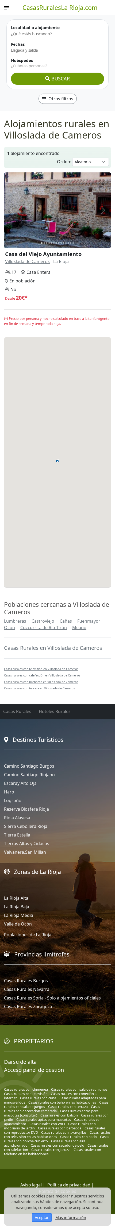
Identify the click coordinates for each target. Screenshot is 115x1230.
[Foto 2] (44, 243)
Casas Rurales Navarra (26, 989)
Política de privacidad (68, 1185)
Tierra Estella (17, 835)
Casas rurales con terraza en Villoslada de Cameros (39, 688)
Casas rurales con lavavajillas (63, 1132)
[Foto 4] (49, 243)
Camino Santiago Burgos (29, 766)
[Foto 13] (70, 243)
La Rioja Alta (16, 898)
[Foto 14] (73, 243)
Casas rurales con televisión (26, 1093)
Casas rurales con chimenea (26, 1089)
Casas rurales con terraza (68, 1106)
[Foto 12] (68, 243)
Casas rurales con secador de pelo (57, 1145)
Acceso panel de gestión (34, 1069)
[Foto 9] (61, 243)
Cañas (66, 621)
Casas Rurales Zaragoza (28, 1006)
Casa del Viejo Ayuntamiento (43, 254)
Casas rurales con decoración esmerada (52, 1108)
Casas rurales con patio (78, 1136)
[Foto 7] (56, 243)
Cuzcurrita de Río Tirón (43, 627)
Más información (70, 1217)
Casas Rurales (17, 711)
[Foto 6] (54, 243)
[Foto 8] (58, 243)
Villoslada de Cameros (27, 261)
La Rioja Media (18, 915)
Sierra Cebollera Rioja (25, 826)
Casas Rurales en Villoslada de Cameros (53, 647)
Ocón (9, 627)
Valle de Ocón (18, 924)
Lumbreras (15, 621)
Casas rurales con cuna (38, 1098)
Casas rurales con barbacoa (59, 1128)
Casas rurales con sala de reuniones (79, 1089)
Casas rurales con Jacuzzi (50, 1149)
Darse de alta (20, 1061)
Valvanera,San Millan (25, 852)
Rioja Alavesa (17, 818)
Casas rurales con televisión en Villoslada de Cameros (41, 669)
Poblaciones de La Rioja (27, 935)
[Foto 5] (51, 243)
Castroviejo (43, 621)
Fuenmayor (88, 621)
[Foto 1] (42, 243)
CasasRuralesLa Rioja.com (60, 7)
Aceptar (42, 1217)
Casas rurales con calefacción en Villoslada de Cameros (42, 675)
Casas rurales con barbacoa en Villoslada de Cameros (41, 682)
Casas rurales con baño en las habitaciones (62, 1102)
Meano (79, 627)
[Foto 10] (63, 243)
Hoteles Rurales (55, 711)
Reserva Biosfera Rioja (26, 809)
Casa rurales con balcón (59, 1115)
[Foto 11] (66, 243)
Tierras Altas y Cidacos (26, 843)
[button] (57, 461)
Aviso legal (31, 1185)
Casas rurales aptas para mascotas (43, 1119)
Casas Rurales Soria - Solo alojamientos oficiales (52, 998)
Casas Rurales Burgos (26, 981)
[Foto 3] (46, 243)
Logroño (12, 800)
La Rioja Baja (16, 907)
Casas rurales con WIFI (47, 1123)
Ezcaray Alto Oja (20, 783)
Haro (9, 792)
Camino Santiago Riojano (29, 775)
